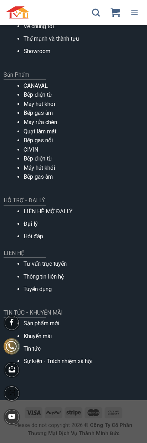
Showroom (37, 51)
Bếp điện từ (38, 94)
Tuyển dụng (38, 289)
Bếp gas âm (38, 113)
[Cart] (115, 12)
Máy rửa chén (40, 122)
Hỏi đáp (33, 236)
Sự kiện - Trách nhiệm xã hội (58, 361)
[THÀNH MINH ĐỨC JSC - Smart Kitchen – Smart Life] (32, 12)
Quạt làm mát (40, 131)
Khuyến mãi (38, 336)
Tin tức (32, 348)
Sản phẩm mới (41, 323)
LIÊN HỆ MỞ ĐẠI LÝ (48, 211)
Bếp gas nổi (38, 140)
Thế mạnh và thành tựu (51, 38)
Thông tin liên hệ (44, 276)
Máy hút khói (39, 104)
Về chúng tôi (39, 26)
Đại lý (31, 223)
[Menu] (134, 12)
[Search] (96, 12)
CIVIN (31, 149)
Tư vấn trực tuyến (45, 263)
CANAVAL (36, 85)
